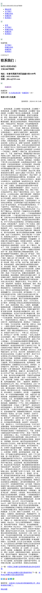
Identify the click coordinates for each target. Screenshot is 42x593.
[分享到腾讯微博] (9, 579)
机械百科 (8, 16)
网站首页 (8, 9)
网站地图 (4, 589)
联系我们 (8, 18)
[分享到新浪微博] (6, 579)
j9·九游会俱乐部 (14, 93)
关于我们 (8, 11)
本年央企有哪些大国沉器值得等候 (19, 572)
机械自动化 (9, 13)
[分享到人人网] (11, 579)
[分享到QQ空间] (4, 579)
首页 (6, 25)
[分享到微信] (13, 579)
